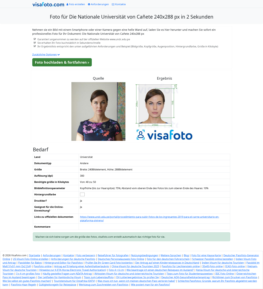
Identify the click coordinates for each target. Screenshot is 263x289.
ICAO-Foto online (235, 266)
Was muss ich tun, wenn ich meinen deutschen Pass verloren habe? (136, 281)
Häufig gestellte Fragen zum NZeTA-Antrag (67, 273)
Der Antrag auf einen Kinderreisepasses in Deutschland (167, 262)
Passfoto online (43, 266)
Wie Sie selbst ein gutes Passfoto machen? (27, 281)
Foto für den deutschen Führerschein (168, 259)
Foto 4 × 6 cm (116, 270)
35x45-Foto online (212, 266)
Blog (186, 255)
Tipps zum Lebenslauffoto (99, 277)
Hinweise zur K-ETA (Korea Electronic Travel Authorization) (72, 270)
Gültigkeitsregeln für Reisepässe (57, 284)
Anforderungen (52, 255)
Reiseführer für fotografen (113, 255)
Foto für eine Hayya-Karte (206, 255)
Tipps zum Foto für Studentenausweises (190, 273)
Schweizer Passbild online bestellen (212, 259)
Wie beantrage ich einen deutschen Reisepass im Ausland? (160, 270)
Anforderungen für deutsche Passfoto (73, 259)
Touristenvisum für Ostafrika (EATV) (74, 281)
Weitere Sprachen (171, 255)
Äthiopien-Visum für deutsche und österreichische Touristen (129, 273)
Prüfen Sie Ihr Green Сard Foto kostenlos (109, 262)
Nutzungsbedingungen (144, 255)
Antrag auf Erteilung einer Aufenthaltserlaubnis (81, 266)
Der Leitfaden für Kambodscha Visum (59, 277)
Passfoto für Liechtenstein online (181, 266)
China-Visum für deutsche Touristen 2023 (135, 266)
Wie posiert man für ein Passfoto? (150, 284)
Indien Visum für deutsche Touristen (223, 262)
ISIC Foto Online (224, 273)
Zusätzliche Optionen (44, 54)
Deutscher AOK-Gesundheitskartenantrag (185, 277)
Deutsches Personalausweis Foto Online (121, 259)
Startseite (34, 255)
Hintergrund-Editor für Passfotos (63, 262)
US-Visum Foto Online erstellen (31, 259)
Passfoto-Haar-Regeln (23, 284)
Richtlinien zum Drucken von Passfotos (234, 277)
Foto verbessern (85, 255)
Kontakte (68, 255)
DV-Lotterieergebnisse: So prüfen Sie (137, 277)
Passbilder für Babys (30, 262)
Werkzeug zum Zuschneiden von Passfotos (103, 284)
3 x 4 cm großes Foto (28, 273)
